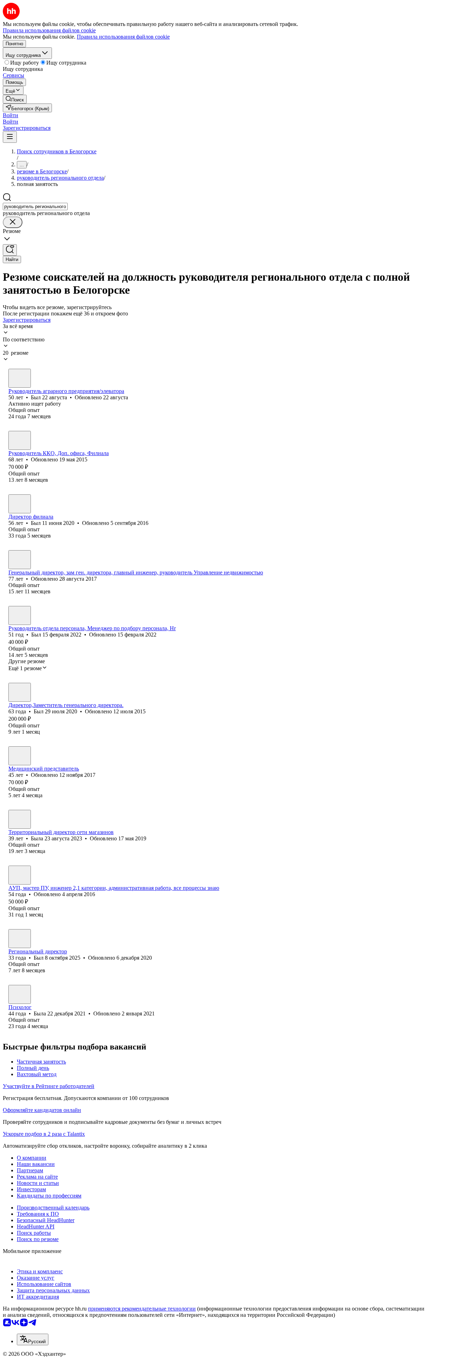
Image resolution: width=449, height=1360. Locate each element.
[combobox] (35, 206)
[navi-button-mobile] (10, 137)
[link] (15, 99)
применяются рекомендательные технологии (142, 1309)
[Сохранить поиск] (10, 250)
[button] (10, 115)
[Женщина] (19, 819)
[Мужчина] (19, 378)
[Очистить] (12, 222)
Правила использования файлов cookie (123, 37)
